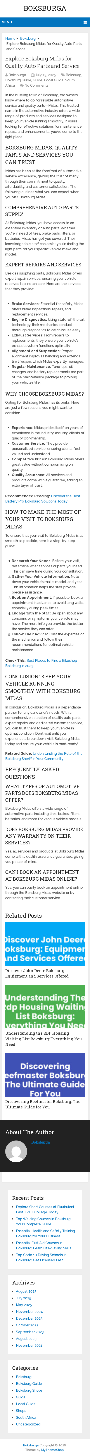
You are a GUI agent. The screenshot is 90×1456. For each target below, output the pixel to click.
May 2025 (24, 1305)
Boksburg (73, 75)
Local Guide (54, 80)
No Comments (36, 85)
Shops (21, 1411)
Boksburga (45, 8)
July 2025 (23, 1298)
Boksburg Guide (18, 80)
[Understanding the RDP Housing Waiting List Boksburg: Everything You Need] (45, 1006)
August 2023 (26, 1339)
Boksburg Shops (29, 1390)
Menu (7, 22)
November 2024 (29, 1312)
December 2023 (29, 1318)
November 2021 (29, 1345)
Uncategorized (28, 1424)
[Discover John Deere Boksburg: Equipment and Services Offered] (45, 944)
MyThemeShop (52, 1450)
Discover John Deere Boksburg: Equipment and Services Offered (37, 973)
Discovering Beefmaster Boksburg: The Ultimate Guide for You (42, 1104)
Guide (37, 80)
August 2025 (26, 1291)
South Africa (26, 1417)
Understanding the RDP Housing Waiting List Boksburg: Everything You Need (43, 1039)
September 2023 (30, 1332)
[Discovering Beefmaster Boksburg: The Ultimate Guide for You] (45, 1075)
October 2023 (27, 1325)
